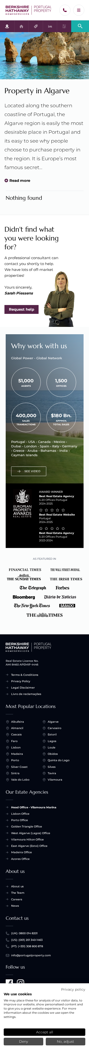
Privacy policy (73, 989)
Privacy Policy (20, 681)
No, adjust (65, 1041)
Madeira (17, 754)
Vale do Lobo (20, 779)
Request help (21, 309)
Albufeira (17, 721)
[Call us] (64, 10)
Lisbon (16, 747)
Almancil (17, 728)
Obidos (53, 754)
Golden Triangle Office (26, 826)
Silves (52, 767)
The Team (17, 892)
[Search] (80, 25)
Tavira (52, 773)
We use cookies (18, 994)
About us (17, 886)
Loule (51, 747)
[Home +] (29, 10)
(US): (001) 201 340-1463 (27, 940)
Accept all (44, 1032)
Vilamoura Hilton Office (27, 839)
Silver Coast (19, 767)
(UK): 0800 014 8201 (24, 933)
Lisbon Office (20, 813)
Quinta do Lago (58, 760)
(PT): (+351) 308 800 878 (27, 946)
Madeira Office (21, 852)
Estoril (52, 734)
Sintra (15, 773)
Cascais (16, 734)
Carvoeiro (54, 728)
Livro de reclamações (26, 694)
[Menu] (78, 10)
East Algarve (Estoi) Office (29, 846)
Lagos (52, 741)
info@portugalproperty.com (31, 955)
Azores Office (20, 859)
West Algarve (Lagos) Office (30, 833)
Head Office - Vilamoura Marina (33, 807)
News (15, 905)
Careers (16, 899)
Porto (15, 760)
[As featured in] (45, 591)
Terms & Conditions (24, 675)
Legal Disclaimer (23, 687)
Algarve (53, 721)
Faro (14, 741)
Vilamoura (55, 779)
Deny (23, 1041)
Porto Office (19, 820)
